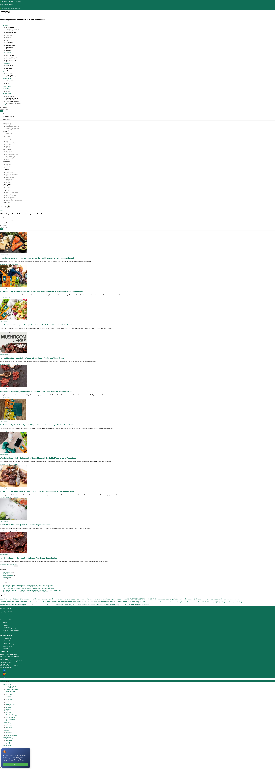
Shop (4, 624)
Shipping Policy (6, 643)
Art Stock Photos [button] (7, 93)
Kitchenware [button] (6, 72)
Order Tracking (6, 640)
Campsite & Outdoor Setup (12, 31)
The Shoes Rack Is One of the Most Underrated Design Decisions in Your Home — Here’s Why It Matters (28, 585)
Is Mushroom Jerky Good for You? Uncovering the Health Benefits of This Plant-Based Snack (37, 258)
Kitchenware (6, 730)
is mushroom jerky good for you (141, 598)
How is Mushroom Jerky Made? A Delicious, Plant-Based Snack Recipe (28, 558)
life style (160, 599)
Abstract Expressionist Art (12, 101)
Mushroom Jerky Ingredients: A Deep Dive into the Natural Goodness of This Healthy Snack (37, 491)
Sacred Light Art (10, 96)
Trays (7, 70)
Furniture (5, 693)
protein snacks (195, 602)
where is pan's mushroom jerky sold (87, 605)
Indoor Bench (9, 47)
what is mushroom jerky (18, 604)
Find (2, 110)
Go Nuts (8, 83)
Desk (7, 44)
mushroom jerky (167, 599)
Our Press (5, 625)
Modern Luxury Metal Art (12, 98)
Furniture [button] (5, 34)
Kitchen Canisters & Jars (12, 77)
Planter (7, 62)
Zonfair (1, 16)
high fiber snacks (56, 599)
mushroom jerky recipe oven (53, 601)
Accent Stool (9, 35)
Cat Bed (8, 90)
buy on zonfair (31, 599)
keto (157, 599)
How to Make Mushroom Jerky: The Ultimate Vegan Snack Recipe (26, 524)
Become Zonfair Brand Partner (6, 4)
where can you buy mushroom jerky (48, 604)
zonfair (152, 605)
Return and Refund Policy (9, 645)
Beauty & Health (7, 86)
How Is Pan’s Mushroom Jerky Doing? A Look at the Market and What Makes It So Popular (36, 325)
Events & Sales (6, 105)
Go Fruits (8, 85)
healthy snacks (48, 599)
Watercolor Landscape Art (12, 95)
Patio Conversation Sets (12, 57)
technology (212, 602)
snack (201, 602)
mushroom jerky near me (227, 599)
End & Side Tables (10, 45)
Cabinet (8, 39)
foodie (38, 599)
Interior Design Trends (8, 575)
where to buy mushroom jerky (108, 604)
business (25, 599)
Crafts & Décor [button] (6, 63)
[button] (0, 768)
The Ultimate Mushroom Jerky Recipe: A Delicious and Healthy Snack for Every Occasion (36, 391)
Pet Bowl (8, 91)
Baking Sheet (9, 73)
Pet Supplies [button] (6, 88)
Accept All (15, 764)
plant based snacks (186, 602)
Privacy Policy (6, 642)
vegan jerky (219, 602)
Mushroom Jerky (10, 80)
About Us (5, 622)
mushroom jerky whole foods (138, 601)
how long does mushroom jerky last (77, 598)
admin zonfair (15, 264)
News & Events (6, 577)
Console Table (9, 42)
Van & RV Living (7, 684)
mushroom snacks (163, 602)
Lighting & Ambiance (11, 27)
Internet (125, 599)
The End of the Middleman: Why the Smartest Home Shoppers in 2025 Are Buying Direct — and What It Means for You (32, 590)
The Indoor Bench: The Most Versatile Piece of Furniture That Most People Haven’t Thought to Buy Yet (27, 587)
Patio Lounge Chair (10, 59)
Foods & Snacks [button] (7, 78)
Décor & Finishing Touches (12, 29)
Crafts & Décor (6, 722)
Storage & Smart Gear (11, 32)
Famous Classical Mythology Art (14, 103)
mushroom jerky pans (19, 601)
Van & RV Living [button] (7, 26)
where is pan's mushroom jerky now (66, 605)
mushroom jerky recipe (35, 602)
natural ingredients (174, 602)
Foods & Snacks (7, 737)
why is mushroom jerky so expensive (135, 604)
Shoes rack (9, 50)
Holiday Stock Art (10, 100)
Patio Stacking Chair (11, 60)
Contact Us (5, 648)
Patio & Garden (6, 711)
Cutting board (9, 75)
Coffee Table (9, 40)
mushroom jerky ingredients (185, 598)
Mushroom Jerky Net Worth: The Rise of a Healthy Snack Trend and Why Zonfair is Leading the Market (41, 291)
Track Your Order (3, 5)
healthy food (42, 599)
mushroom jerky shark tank (91, 602)
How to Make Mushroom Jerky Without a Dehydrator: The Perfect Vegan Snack (32, 358)
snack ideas (206, 602)
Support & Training (7, 638)
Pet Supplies (6, 747)
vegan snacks (235, 602)
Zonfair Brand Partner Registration (11, 630)
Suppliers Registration (8, 632)
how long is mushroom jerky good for (108, 598)
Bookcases (8, 37)
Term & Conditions (7, 646)
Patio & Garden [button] (7, 52)
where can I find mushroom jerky (34, 604)
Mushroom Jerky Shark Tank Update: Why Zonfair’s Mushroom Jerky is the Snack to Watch (36, 425)
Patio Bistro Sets (10, 55)
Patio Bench (9, 54)
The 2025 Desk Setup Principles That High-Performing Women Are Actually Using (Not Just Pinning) (27, 592)
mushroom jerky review (73, 601)
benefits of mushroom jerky (12, 598)
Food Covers (9, 67)
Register (8, 119)
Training (5, 579)
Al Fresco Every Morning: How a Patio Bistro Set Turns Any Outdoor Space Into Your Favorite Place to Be (28, 588)
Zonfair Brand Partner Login (9, 629)
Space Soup (9, 82)
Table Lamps (9, 68)
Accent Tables (9, 65)
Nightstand (8, 49)
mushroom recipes (153, 602)
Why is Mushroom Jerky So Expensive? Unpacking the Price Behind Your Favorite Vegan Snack (38, 458)
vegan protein (227, 602)
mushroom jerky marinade (208, 598)
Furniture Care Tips (7, 572)
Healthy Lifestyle (4, 254)
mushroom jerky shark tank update (114, 601)
